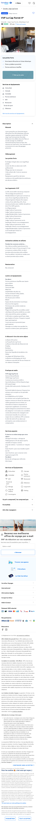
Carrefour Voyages (7, 583)
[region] (18, 792)
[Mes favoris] (29, 3)
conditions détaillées (17, 711)
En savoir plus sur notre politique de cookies (14, 803)
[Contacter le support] (34, 3)
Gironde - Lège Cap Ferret (10, 8)
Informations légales (7, 593)
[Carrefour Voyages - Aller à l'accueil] (6, 3)
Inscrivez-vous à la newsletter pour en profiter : (15, 542)
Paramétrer (10, 818)
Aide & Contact (6, 602)
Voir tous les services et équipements (13, 113)
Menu (19, 3)
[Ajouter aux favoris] (33, 13)
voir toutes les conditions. (23, 635)
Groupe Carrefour (6, 597)
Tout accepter (24, 818)
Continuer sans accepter (23, 765)
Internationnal (5, 588)
